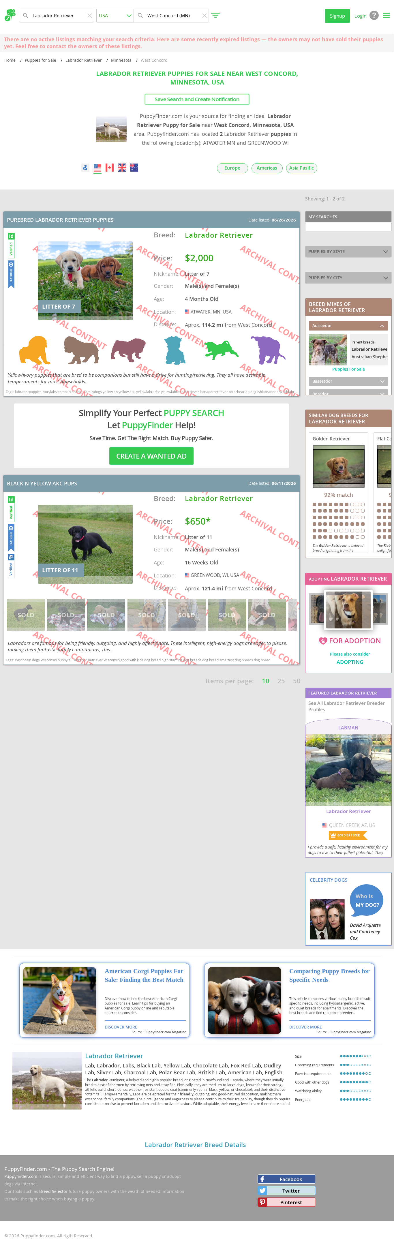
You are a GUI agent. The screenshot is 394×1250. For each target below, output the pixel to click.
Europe (232, 168)
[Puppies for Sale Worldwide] (85, 168)
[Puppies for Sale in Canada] (110, 168)
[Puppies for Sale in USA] (97, 168)
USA (188, 312)
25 (281, 681)
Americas (267, 168)
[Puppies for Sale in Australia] (134, 168)
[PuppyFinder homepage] (10, 15)
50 (297, 681)
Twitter (291, 1190)
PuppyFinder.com (25, 1168)
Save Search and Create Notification (197, 99)
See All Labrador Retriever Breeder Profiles (346, 706)
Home (10, 60)
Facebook (291, 1179)
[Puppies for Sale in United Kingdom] (122, 168)
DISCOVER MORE (121, 1027)
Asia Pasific (301, 168)
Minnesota (121, 60)
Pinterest (291, 1202)
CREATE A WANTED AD (151, 456)
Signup (337, 15)
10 (265, 681)
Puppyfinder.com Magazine (165, 1032)
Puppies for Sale (40, 60)
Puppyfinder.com (20, 1176)
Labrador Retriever (83, 60)
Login (360, 15)
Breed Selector (53, 1191)
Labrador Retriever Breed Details (195, 1144)
